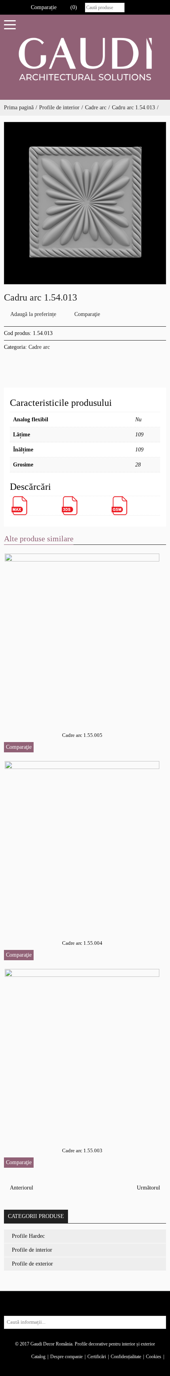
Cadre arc (95, 107)
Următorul (149, 1188)
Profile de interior (59, 107)
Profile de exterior (32, 1264)
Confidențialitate (126, 1356)
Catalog (38, 1356)
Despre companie (66, 1356)
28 (138, 465)
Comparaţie (87, 314)
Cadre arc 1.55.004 (82, 943)
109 (139, 435)
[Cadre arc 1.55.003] (82, 1051)
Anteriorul (20, 1188)
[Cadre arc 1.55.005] (82, 636)
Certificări (96, 1356)
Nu (138, 420)
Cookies (153, 1356)
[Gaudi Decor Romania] (85, 58)
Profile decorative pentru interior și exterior (115, 1344)
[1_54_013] (85, 203)
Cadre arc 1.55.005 (82, 735)
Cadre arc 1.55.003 (82, 1150)
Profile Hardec (28, 1236)
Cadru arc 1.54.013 (133, 107)
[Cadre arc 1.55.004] (82, 844)
